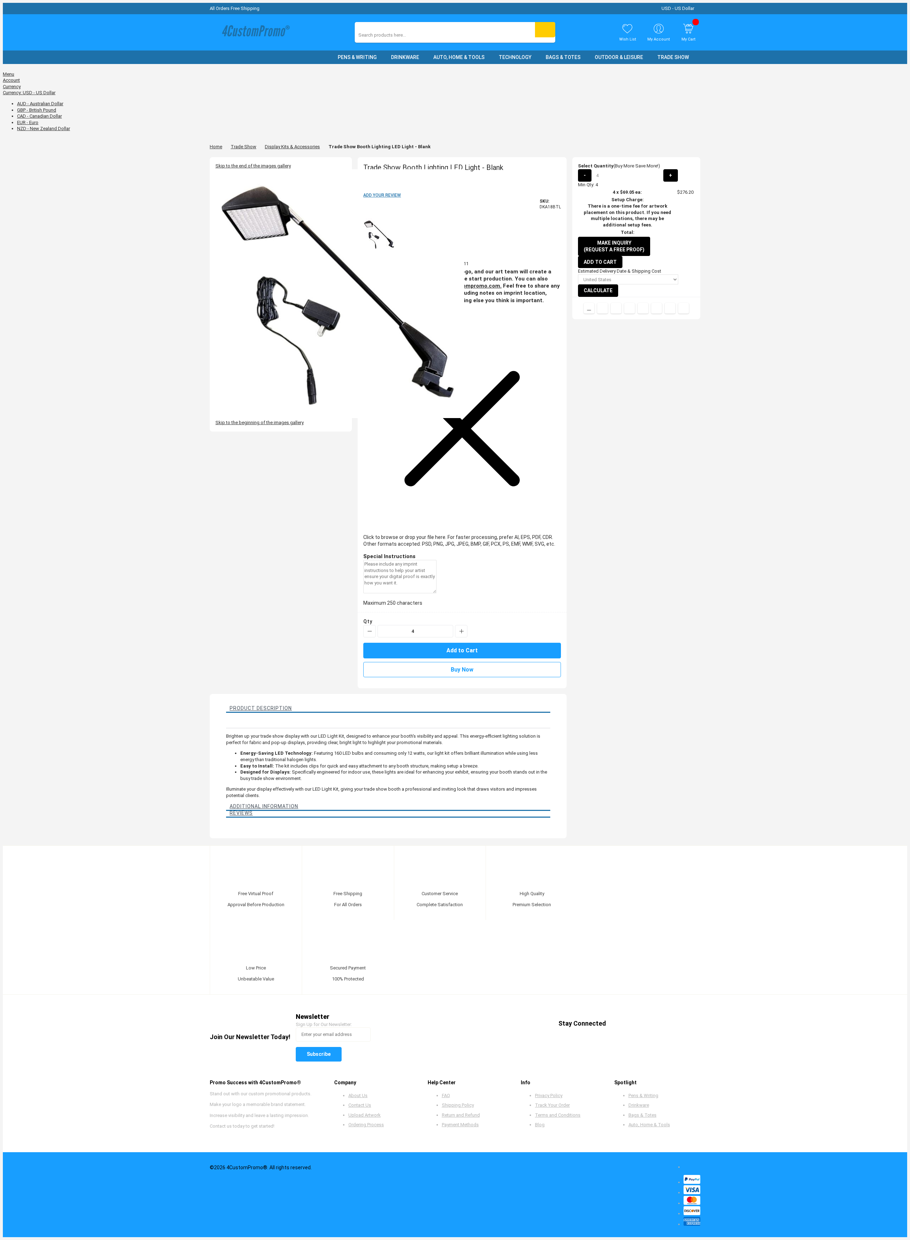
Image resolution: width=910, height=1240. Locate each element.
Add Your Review (382, 195)
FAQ (446, 1095)
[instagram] (671, 1023)
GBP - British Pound (36, 110)
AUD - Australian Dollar (40, 103)
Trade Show (243, 146)
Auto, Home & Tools (649, 1124)
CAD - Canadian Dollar (39, 116)
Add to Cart (600, 262)
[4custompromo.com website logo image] (254, 32)
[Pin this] (643, 308)
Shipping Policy (458, 1105)
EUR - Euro (27, 122)
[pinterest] (644, 1023)
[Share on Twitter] (616, 308)
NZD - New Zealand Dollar (43, 128)
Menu (8, 74)
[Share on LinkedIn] (629, 308)
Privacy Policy (548, 1095)
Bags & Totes (642, 1115)
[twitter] (631, 1023)
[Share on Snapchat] (670, 308)
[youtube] (658, 1023)
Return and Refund (461, 1115)
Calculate (598, 290)
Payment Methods (460, 1124)
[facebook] (617, 1023)
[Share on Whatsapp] (656, 308)
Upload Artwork (364, 1115)
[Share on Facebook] (602, 308)
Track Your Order (552, 1105)
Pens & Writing (643, 1095)
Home (216, 146)
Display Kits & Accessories (292, 146)
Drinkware (638, 1105)
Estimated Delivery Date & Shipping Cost (619, 271)
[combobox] (390, 35)
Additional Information (264, 806)
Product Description (261, 708)
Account (11, 80)
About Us (358, 1095)
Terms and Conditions (557, 1115)
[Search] (545, 29)
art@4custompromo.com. (468, 286)
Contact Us (359, 1105)
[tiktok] (685, 1023)
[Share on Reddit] (683, 308)
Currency (12, 86)
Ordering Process (366, 1124)
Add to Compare (589, 308)
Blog (540, 1124)
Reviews (241, 813)
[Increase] (461, 631)
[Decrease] (369, 631)
